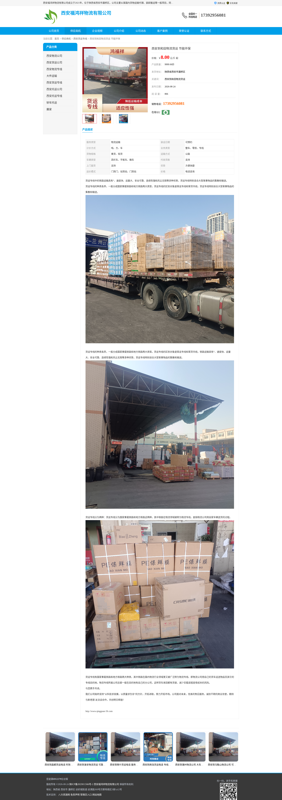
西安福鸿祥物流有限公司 (106, 784)
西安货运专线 (80, 38)
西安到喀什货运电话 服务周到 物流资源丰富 (67, 764)
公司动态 (140, 31)
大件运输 (52, 75)
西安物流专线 (54, 69)
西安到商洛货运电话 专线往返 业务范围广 (98, 764)
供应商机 (75, 31)
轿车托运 (52, 102)
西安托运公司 (54, 89)
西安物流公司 (54, 55)
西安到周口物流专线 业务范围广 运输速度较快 (231, 764)
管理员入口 (86, 794)
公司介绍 (119, 31)
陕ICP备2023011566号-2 (81, 784)
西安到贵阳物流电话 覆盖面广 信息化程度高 (197, 764)
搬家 (49, 109)
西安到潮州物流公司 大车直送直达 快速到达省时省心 (137, 764)
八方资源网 (64, 794)
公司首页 (54, 31)
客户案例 (162, 31)
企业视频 (97, 31)
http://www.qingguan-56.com (99, 711)
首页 (57, 38)
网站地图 (97, 794)
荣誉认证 (184, 31)
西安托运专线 (54, 96)
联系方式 (206, 31)
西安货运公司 (54, 62)
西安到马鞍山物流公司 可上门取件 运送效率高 (166, 764)
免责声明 (75, 794)
